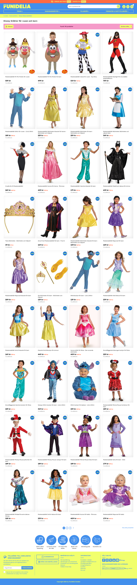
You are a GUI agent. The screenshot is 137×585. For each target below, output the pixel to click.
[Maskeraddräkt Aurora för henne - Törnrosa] (52, 162)
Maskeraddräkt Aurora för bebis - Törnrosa (83, 514)
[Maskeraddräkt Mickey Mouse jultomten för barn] (19, 435)
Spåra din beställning (49, 562)
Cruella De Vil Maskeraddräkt (14, 186)
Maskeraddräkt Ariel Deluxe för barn (114, 295)
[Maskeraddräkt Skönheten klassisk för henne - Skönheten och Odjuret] (52, 107)
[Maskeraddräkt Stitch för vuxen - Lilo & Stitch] (19, 107)
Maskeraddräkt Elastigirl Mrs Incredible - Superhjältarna (115, 77)
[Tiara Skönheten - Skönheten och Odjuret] (19, 217)
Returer (62, 565)
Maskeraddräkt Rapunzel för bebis (113, 514)
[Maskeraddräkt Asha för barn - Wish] (117, 435)
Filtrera (10, 26)
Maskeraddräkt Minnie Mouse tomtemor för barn (116, 405)
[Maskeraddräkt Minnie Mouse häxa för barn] (85, 435)
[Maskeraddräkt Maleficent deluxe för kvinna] (117, 162)
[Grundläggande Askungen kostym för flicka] (117, 326)
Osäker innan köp (65, 566)
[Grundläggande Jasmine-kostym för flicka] (19, 381)
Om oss (83, 570)
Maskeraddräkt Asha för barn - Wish (114, 460)
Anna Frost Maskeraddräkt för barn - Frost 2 (51, 241)
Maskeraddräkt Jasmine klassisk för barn (83, 186)
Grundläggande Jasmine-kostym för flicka (18, 405)
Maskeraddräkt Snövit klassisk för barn (17, 350)
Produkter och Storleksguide (69, 563)
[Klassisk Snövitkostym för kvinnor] (52, 326)
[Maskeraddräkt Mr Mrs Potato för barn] (52, 53)
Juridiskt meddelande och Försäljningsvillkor (88, 562)
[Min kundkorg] (132, 6)
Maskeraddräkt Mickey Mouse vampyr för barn (52, 460)
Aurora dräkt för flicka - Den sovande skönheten (82, 351)
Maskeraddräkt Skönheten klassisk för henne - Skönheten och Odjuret (52, 132)
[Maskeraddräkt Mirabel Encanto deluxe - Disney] (19, 490)
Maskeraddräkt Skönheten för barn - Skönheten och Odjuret (82, 132)
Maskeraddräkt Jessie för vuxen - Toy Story (84, 77)
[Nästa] (73, 527)
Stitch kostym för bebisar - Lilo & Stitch (82, 405)
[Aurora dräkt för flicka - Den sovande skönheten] (85, 326)
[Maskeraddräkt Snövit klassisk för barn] (19, 326)
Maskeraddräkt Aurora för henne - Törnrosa (51, 186)
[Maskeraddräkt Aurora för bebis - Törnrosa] (85, 490)
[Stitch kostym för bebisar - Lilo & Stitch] (85, 381)
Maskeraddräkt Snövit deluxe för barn (49, 514)
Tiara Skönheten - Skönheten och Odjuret (18, 241)
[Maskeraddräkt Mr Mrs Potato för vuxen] (19, 53)
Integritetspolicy (86, 565)
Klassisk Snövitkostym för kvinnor (48, 350)
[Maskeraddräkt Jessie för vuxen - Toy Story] (85, 53)
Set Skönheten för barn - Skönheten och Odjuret (50, 296)
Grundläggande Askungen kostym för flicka (116, 350)
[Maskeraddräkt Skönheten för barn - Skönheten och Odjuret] (85, 107)
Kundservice (49, 557)
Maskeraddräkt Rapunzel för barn (113, 241)
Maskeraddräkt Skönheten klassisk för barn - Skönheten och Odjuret (84, 241)
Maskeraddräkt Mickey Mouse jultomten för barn (18, 460)
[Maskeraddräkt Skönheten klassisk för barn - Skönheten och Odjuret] (85, 217)
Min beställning (65, 560)
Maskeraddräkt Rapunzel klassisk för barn (18, 295)
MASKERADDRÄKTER (51, 11)
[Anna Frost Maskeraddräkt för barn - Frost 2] (52, 217)
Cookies (83, 566)
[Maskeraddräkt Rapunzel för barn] (117, 217)
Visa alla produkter (128, 527)
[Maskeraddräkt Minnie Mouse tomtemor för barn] (117, 381)
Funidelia (5, 15)
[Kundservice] (128, 6)
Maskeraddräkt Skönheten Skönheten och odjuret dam (116, 132)
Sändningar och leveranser (68, 561)
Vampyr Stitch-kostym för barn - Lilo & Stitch (51, 405)
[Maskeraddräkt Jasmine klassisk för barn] (85, 162)
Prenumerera (27, 568)
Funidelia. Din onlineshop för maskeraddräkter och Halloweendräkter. (17, 6)
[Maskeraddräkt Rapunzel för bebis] (117, 490)
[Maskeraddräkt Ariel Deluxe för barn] (117, 271)
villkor (17, 573)
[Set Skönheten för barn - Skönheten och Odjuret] (52, 271)
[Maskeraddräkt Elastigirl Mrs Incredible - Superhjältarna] (117, 53)
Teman (19, 11)
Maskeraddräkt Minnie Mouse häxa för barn (84, 460)
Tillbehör (84, 11)
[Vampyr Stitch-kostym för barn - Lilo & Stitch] (52, 381)
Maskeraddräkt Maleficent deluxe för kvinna (116, 186)
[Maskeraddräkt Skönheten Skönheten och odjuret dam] (117, 107)
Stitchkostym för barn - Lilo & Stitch (81, 295)
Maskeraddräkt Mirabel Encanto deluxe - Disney (17, 515)
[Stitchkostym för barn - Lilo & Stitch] (85, 271)
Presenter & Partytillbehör (116, 11)
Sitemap (83, 568)
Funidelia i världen (86, 560)
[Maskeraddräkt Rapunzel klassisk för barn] (19, 271)
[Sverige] (103, 560)
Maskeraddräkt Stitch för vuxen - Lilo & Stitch (19, 131)
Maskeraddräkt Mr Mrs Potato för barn (49, 77)
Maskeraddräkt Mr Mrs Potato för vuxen (17, 77)
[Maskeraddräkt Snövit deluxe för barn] (52, 490)
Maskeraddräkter (13, 15)
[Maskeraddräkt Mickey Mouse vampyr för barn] (52, 435)
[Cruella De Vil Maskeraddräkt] (19, 162)
